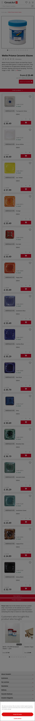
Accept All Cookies (17, 714)
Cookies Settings (17, 718)
